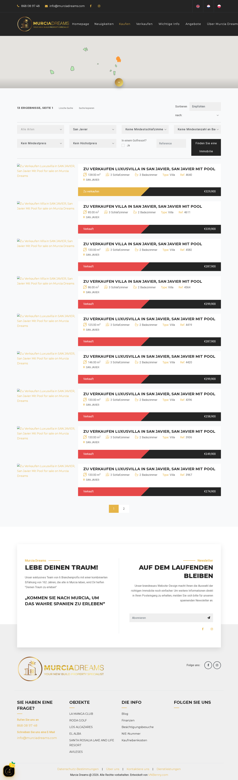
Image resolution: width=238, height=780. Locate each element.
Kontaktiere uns (138, 769)
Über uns (112, 769)
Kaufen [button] (124, 24)
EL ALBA (75, 733)
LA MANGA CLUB (81, 713)
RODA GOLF (78, 720)
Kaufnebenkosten (134, 740)
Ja (128, 145)
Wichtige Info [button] (169, 24)
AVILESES (76, 751)
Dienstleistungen (169, 769)
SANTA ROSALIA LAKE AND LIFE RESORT (91, 743)
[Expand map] (119, 82)
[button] (119, 60)
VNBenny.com (158, 775)
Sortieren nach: (181, 111)
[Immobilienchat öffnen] (9, 771)
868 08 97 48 (30, 6)
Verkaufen (144, 24)
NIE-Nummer (131, 733)
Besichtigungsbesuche (138, 727)
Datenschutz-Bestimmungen (78, 769)
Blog (125, 713)
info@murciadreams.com (67, 6)
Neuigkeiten (104, 24)
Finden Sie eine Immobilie (206, 147)
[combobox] (40, 129)
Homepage (80, 24)
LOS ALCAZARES (81, 727)
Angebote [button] (193, 24)
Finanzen (128, 720)
